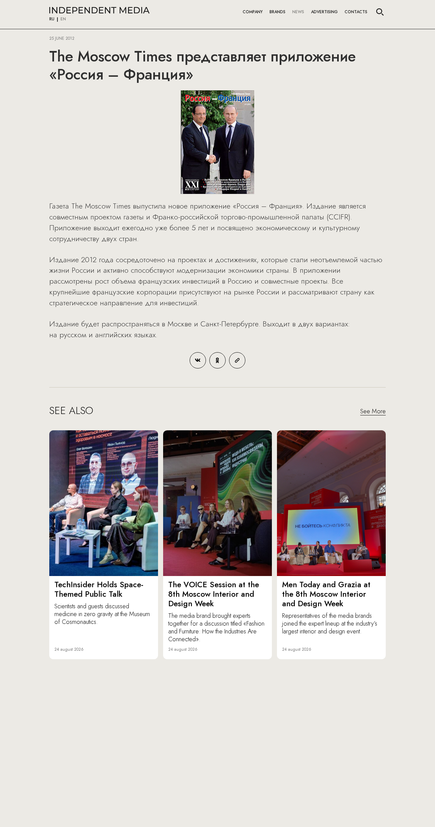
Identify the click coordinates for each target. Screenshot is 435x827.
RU (51, 19)
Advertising (324, 12)
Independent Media (99, 10)
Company (253, 12)
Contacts (356, 12)
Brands (277, 12)
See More (373, 411)
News (298, 12)
